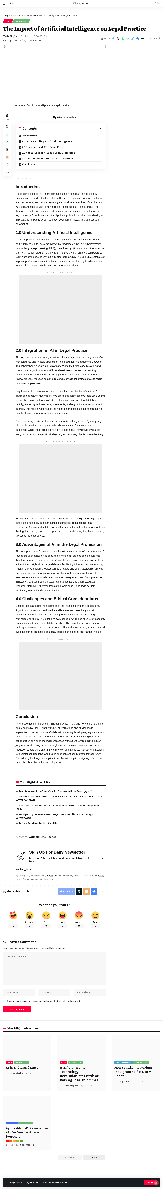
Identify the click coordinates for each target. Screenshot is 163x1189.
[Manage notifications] (156, 1182)
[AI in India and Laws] (27, 1049)
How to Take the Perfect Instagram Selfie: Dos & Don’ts (133, 1072)
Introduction (29, 135)
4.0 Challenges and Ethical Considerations (48, 158)
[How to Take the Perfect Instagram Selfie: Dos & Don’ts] (136, 1049)
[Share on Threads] (7, 149)
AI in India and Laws (22, 1068)
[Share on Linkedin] (128, 38)
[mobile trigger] (6, 3)
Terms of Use (51, 875)
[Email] (7, 157)
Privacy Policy (46, 1182)
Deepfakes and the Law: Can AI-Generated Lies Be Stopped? (55, 791)
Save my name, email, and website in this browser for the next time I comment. (44, 1001)
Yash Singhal (10, 36)
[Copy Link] (133, 38)
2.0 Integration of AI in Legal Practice (44, 147)
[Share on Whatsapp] (123, 38)
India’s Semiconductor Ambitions (39, 823)
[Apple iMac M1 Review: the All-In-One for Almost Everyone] (27, 1110)
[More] (142, 38)
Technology (21, 21)
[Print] (137, 38)
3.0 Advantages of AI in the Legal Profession (48, 153)
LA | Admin (124, 1081)
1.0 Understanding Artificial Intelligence (47, 141)
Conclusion (29, 164)
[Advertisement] (60, 309)
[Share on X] (118, 38)
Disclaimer (62, 1182)
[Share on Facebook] (113, 38)
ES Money (11, 1123)
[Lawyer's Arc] (81, 3)
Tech (7, 21)
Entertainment (123, 1062)
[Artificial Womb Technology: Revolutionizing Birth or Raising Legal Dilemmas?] (81, 1049)
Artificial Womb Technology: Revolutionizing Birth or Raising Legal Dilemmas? (80, 1074)
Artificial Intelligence (42, 837)
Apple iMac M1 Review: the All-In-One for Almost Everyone (27, 1132)
